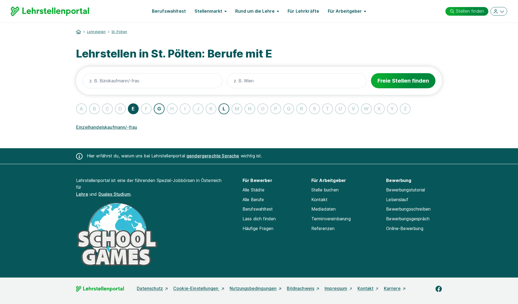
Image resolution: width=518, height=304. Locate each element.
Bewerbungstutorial (405, 189)
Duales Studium (114, 194)
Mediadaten (323, 209)
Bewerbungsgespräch (408, 218)
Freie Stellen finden (403, 80)
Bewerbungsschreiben (408, 209)
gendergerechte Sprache (212, 155)
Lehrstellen (96, 32)
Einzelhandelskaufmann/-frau (106, 127)
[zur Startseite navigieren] (78, 32)
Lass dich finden (259, 218)
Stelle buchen (325, 189)
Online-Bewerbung (404, 228)
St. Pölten (119, 32)
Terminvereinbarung (331, 218)
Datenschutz (150, 288)
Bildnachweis (300, 288)
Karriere (392, 288)
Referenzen (323, 228)
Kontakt (319, 199)
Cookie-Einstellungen (196, 288)
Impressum (336, 288)
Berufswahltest (169, 11)
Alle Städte (254, 189)
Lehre (82, 194)
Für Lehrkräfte (303, 11)
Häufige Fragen (258, 228)
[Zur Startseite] (50, 11)
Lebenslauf (397, 199)
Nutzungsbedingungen (253, 288)
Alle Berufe (253, 199)
